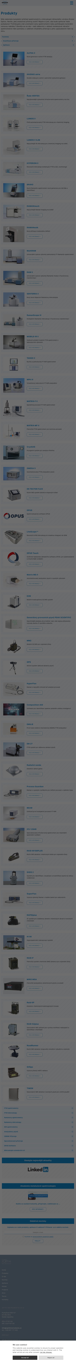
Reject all (51, 1357)
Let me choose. (46, 1352)
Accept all (25, 1357)
